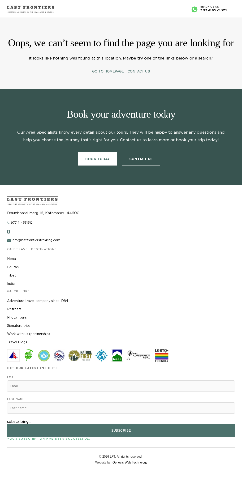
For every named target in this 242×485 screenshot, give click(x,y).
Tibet (11, 275)
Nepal (12, 259)
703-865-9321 (213, 10)
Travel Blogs (17, 342)
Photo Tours (17, 317)
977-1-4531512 (22, 222)
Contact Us (139, 71)
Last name (16, 399)
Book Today (97, 159)
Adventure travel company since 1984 (37, 301)
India (11, 283)
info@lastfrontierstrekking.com (36, 240)
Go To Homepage (108, 71)
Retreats (14, 309)
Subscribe (121, 430)
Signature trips (18, 326)
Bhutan (13, 267)
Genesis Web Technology (129, 462)
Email (11, 377)
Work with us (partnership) (28, 334)
